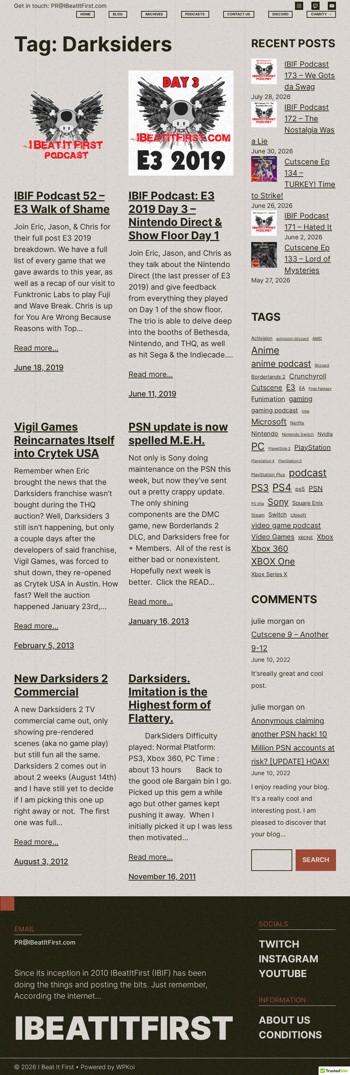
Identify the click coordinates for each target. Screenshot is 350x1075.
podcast (308, 473)
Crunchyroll (307, 376)
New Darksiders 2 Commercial (61, 685)
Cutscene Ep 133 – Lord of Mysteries (307, 259)
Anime (265, 350)
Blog (118, 14)
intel (305, 411)
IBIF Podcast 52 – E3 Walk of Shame (62, 202)
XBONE (305, 537)
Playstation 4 (262, 460)
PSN (316, 488)
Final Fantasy (320, 388)
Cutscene (266, 387)
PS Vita (257, 504)
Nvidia (325, 434)
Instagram (289, 959)
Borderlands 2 (268, 377)
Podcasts (195, 14)
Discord (280, 14)
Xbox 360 (269, 548)
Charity (319, 14)
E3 (290, 387)
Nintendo (264, 433)
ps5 (300, 488)
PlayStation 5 (290, 460)
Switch (277, 514)
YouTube (283, 973)
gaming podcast (274, 410)
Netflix (297, 423)
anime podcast (281, 363)
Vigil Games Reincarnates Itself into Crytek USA (64, 440)
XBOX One (273, 561)
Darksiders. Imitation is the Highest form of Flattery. (170, 698)
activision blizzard (292, 338)
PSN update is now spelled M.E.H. (178, 433)
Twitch (279, 944)
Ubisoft (298, 515)
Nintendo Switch (298, 434)
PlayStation (312, 447)
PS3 (260, 487)
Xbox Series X (269, 574)
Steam (258, 515)
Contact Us (238, 14)
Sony (278, 501)
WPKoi (125, 1067)
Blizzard (322, 365)
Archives (154, 14)
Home (85, 14)
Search (315, 860)
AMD (317, 338)
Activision (261, 338)
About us (284, 1020)
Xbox (325, 536)
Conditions (290, 1035)
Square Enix (307, 503)
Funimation (268, 399)
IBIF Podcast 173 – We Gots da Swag (309, 75)
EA (302, 388)
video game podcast (286, 525)
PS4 (282, 487)
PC (258, 446)
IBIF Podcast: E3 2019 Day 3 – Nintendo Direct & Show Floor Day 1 (175, 215)
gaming (300, 399)
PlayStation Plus (268, 474)
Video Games (272, 536)
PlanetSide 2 (279, 448)
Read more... (36, 347)
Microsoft (268, 422)
